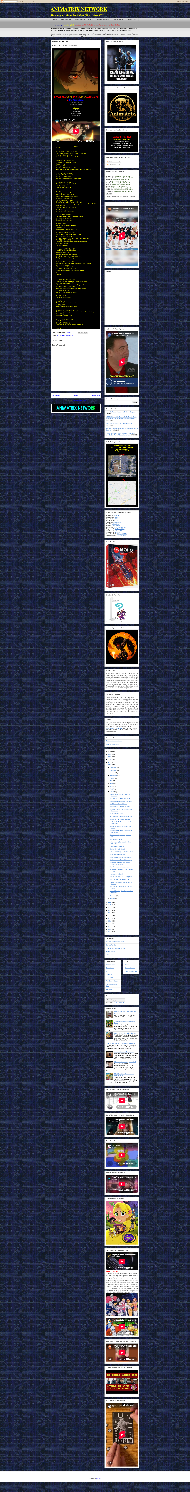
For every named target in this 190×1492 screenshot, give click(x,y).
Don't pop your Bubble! (117, 874)
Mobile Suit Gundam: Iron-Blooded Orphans (121, 1043)
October (112, 773)
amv (58, 335)
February (113, 896)
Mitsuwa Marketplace (112, 744)
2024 (110, 759)
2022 (110, 765)
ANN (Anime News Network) (115, 942)
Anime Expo (115, 524)
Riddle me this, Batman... (117, 846)
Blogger (98, 1478)
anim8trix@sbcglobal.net (114, 728)
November (113, 770)
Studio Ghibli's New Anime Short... (125, 1033)
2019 (110, 907)
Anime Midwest (116, 525)
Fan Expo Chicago (120, 529)
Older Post (96, 395)
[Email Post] (75, 332)
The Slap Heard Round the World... (121, 798)
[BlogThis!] (81, 333)
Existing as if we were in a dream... (120, 819)
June (111, 783)
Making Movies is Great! (117, 849)
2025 (110, 757)
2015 (110, 918)
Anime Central (117, 522)
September (113, 775)
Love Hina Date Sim (131, 971)
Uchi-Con (116, 515)
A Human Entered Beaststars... (124, 1052)
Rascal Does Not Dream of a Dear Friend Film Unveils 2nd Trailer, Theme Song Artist (120, 434)
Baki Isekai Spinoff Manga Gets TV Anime (119, 423)
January (112, 898)
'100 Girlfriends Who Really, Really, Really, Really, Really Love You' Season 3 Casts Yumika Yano (121, 417)
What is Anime (118, 19)
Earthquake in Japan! (116, 839)
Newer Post (56, 395)
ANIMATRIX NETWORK (79, 8)
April (111, 789)
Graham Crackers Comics (114, 741)
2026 (110, 754)
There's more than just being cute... (121, 867)
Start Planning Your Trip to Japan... (120, 806)
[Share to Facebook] (85, 333)
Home (55, 19)
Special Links (131, 19)
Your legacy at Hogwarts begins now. (121, 816)
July (111, 781)
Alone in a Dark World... (117, 813)
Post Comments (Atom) (80, 400)
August (112, 778)
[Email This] (79, 333)
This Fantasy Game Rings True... (120, 879)
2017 (110, 913)
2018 (110, 910)
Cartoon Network (130, 968)
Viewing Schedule (103, 19)
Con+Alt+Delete (121, 535)
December (113, 767)
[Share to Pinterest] (86, 333)
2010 (110, 932)
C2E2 (116, 520)
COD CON (109, 978)
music (72, 335)
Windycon (117, 532)
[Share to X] (83, 333)
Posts (110, 161)
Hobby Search (110, 951)
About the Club (66, 19)
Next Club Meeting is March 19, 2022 (121, 851)
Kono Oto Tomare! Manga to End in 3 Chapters (121, 412)
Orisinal (127, 965)
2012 (110, 926)
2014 (110, 921)
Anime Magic (118, 530)
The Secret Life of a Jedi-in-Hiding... (121, 860)
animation (62, 335)
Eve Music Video (77, 100)
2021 (110, 902)
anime (68, 335)
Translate (121, 1002)
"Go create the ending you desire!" (125, 1062)
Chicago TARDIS (122, 534)
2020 (110, 905)
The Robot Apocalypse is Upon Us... (121, 801)
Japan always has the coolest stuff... (121, 857)
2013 (110, 923)
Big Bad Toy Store (111, 945)
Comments (112, 164)
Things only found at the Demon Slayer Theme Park (120, 863)
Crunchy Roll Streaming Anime (115, 948)
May (111, 786)
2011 (110, 929)
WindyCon (109, 989)
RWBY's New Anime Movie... (118, 804)
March (112, 792)
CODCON (116, 519)
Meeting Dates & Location (84, 19)
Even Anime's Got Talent (117, 854)
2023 (110, 762)
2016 (110, 915)
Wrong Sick (109, 955)
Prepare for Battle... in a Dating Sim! (121, 876)
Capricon (117, 517)
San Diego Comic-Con (119, 527)
